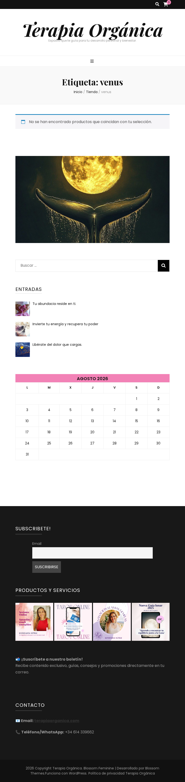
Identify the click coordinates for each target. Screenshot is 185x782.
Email (36, 543)
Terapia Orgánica (92, 29)
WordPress (77, 773)
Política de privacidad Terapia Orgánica (121, 773)
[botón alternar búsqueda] (157, 4)
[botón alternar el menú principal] (92, 61)
